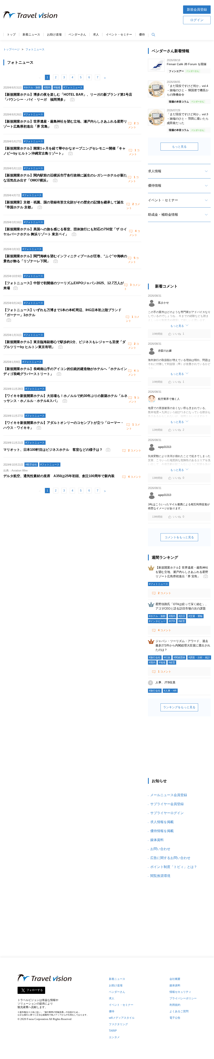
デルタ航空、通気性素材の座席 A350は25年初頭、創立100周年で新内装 (59, 476)
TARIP (113, 1030)
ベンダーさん (77, 34)
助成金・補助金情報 (163, 214)
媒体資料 (157, 840)
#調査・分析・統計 (199, 657)
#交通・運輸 (196, 616)
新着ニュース (31, 34)
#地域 (162, 662)
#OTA (172, 621)
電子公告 (174, 1017)
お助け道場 (54, 34)
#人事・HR (170, 690)
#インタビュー (157, 621)
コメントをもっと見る (179, 537)
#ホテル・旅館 (157, 616)
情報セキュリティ (180, 991)
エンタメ (114, 1037)
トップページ (11, 49)
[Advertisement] (120, 14)
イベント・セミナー (119, 34)
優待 (142, 34)
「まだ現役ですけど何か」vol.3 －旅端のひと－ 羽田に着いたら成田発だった (188, 119)
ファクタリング (118, 1024)
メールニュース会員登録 (168, 795)
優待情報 (154, 185)
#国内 (172, 616)
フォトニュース (35, 49)
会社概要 (174, 978)
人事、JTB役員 (165, 682)
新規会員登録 (197, 9)
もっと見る (179, 146)
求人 (96, 34)
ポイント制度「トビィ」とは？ (173, 867)
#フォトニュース (158, 584)
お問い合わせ (160, 849)
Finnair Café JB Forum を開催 (186, 64)
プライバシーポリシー (183, 998)
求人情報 (154, 171)
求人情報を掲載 (162, 822)
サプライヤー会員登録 (167, 804)
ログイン (197, 20)
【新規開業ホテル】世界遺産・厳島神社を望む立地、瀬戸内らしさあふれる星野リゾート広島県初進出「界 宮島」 (181, 572)
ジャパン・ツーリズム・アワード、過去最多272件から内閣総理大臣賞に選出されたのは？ (182, 645)
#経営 (181, 621)
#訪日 (182, 616)
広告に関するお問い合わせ (170, 858)
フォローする (35, 990)
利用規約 (174, 1004)
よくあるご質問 (179, 1011)
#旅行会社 (154, 657)
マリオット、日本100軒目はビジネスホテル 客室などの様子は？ (53, 449)
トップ (11, 34)
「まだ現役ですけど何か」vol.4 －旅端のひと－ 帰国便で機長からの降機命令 (188, 90)
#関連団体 (179, 657)
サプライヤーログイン (167, 813)
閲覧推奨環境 (160, 876)
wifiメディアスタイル (122, 1017)
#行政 (167, 657)
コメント (134, 450)
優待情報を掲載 (162, 831)
